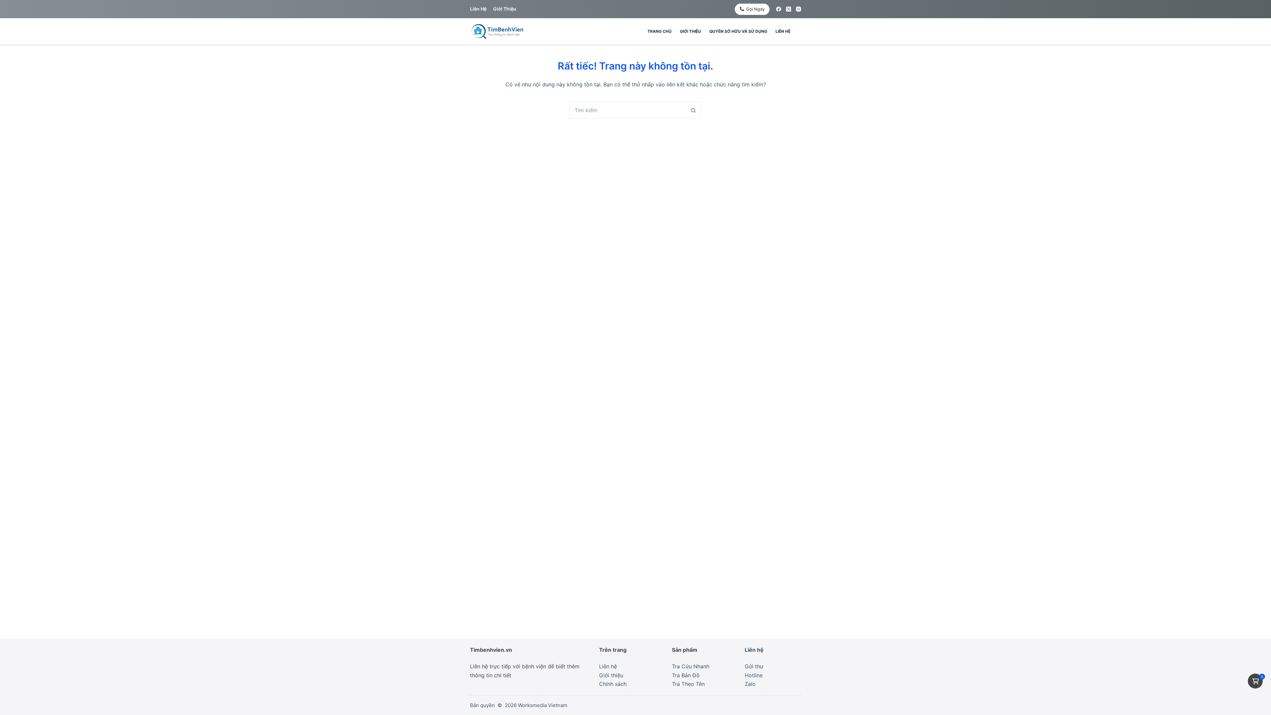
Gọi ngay (755, 9)
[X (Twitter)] (788, 9)
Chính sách (613, 684)
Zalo (750, 684)
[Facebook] (778, 9)
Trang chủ (659, 31)
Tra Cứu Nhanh (690, 666)
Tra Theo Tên (688, 684)
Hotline (754, 675)
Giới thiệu (504, 9)
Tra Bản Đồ (686, 675)
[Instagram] (798, 9)
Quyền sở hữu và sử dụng (738, 31)
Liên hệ (478, 9)
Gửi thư (754, 666)
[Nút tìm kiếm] (693, 110)
